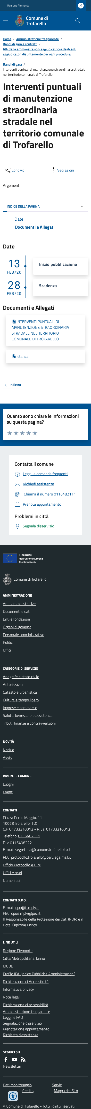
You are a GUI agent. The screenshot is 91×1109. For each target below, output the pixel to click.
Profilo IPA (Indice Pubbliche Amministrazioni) (39, 974)
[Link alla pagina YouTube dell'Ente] (14, 1059)
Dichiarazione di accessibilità (25, 1005)
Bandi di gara (12, 64)
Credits (27, 1091)
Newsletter (12, 1066)
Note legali (11, 997)
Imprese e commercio (20, 708)
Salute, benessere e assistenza (27, 715)
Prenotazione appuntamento (26, 1029)
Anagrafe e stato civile (21, 677)
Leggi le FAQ (13, 1017)
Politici (8, 642)
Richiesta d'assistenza (20, 1035)
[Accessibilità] (13, 1096)
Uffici (7, 650)
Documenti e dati (16, 611)
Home (7, 38)
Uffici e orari (12, 873)
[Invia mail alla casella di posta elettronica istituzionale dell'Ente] (43, 849)
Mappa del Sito (66, 1091)
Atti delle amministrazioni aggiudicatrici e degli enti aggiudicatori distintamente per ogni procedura (39, 51)
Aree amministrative (19, 604)
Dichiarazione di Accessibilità (26, 981)
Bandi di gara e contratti (20, 43)
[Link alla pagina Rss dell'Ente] (23, 1059)
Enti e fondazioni (16, 619)
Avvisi (7, 757)
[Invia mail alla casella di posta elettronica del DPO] (27, 907)
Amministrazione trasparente (37, 38)
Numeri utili (12, 880)
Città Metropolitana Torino (24, 958)
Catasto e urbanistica (20, 692)
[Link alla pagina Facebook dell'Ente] (6, 1059)
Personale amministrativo (23, 634)
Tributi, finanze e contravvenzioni (29, 723)
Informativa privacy (18, 989)
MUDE (8, 966)
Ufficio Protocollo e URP (22, 865)
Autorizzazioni (14, 684)
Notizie (8, 750)
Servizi (57, 1085)
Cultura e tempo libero (21, 700)
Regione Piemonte (18, 5)
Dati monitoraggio (17, 1085)
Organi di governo (17, 627)
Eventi (8, 792)
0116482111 (29, 836)
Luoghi (8, 784)
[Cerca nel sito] (76, 21)
